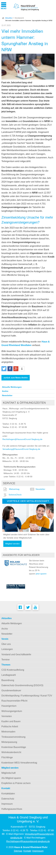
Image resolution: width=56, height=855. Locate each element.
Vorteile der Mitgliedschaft (28, 500)
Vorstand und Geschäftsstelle (16, 654)
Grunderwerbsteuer (11, 690)
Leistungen (7, 649)
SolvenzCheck (15, 494)
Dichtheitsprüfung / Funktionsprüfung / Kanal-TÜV (26, 695)
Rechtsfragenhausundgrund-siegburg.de (28, 841)
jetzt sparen (41, 574)
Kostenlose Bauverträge (13, 747)
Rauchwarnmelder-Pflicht (14, 701)
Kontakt (5, 788)
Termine (5, 659)
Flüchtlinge (7, 757)
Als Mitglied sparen (11, 778)
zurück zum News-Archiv (16, 378)
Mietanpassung (9, 742)
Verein (4, 639)
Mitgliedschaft (8, 773)
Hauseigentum (8, 706)
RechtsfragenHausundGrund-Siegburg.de (22, 439)
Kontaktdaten (8, 793)
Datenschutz (7, 798)
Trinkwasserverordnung (13, 737)
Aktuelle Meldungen (12, 387)
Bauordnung (7, 680)
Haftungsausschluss (11, 809)
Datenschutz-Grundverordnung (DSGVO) (22, 685)
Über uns (6, 644)
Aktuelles (8, 18)
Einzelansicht (19, 18)
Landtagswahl (8, 675)
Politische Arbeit (9, 726)
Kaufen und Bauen (11, 721)
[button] (3, 368)
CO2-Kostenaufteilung (12, 670)
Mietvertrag (14, 489)
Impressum (7, 804)
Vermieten (6, 716)
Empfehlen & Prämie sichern (16, 783)
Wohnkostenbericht (11, 752)
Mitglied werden (12, 544)
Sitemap (18, 851)
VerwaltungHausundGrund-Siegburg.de (21, 449)
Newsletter (7, 395)
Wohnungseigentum (11, 711)
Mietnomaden (8, 731)
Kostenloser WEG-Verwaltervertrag (19, 762)
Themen (5, 664)
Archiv (5, 391)
